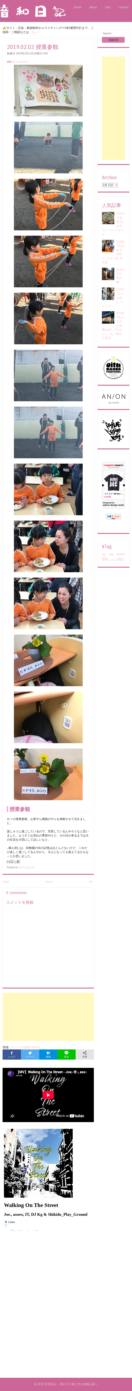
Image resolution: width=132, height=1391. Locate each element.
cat (104, 554)
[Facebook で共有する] (18, 861)
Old (91, 882)
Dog (111, 554)
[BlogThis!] (11, 861)
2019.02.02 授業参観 (32, 47)
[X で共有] (15, 861)
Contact (123, 7)
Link (107, 7)
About (93, 7)
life (27, 867)
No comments (20, 61)
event (21, 867)
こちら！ (35, 32)
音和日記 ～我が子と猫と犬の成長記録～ (71, 1384)
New (6, 882)
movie (113, 560)
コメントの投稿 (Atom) (25, 1047)
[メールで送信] (8, 861)
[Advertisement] (48, 1017)
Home (77, 7)
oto (33, 867)
